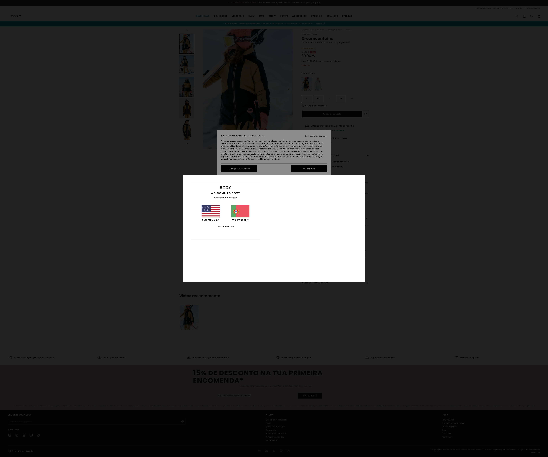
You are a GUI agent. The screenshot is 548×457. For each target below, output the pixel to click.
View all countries (225, 227)
